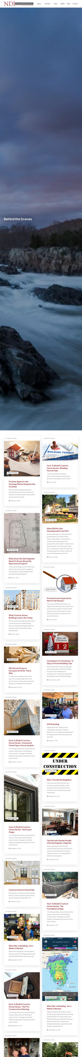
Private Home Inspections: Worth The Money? (59, 599)
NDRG (62, 4)
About (39, 4)
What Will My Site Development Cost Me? (58, 529)
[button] (42, 4)
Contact (75, 4)
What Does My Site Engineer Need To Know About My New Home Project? (22, 561)
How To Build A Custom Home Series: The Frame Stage (20, 829)
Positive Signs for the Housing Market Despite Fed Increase (22, 484)
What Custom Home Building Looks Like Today (21, 616)
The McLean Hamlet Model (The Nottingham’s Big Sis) (59, 841)
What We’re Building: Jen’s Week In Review (21, 947)
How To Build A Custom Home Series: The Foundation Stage (57, 906)
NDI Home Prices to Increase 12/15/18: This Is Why (20, 670)
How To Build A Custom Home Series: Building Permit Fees (57, 468)
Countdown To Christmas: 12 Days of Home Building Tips (60, 662)
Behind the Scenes (12, 472)
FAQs (68, 4)
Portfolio (47, 4)
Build (55, 4)
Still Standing (53, 724)
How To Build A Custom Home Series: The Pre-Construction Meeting (19, 1006)
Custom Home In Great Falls (21, 890)
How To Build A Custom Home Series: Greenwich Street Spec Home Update (21, 743)
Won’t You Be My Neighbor (59, 780)
